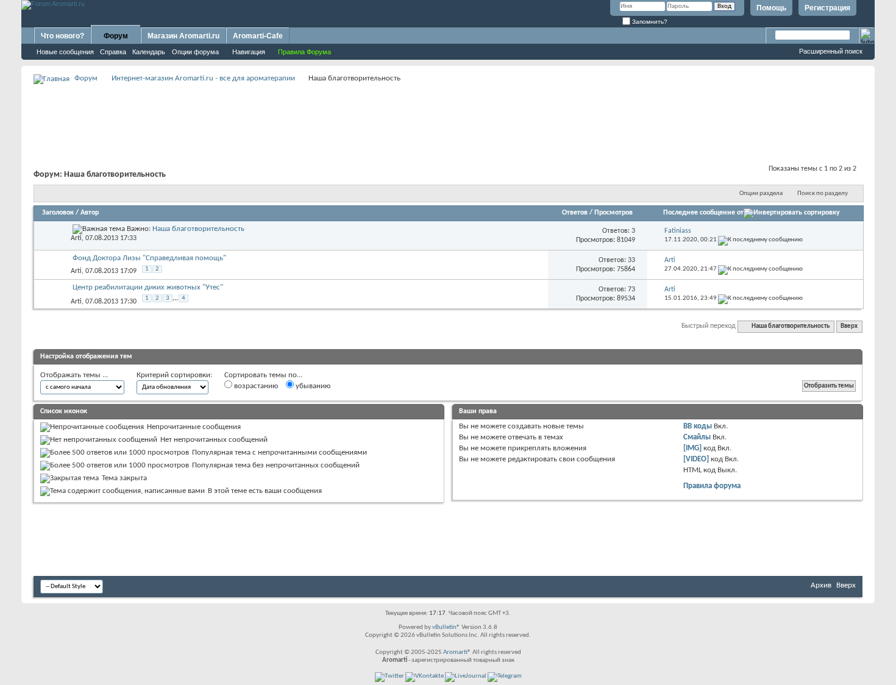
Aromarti (455, 652)
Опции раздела (761, 193)
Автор (89, 212)
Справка (113, 51)
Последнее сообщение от (703, 212)
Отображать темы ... (74, 375)
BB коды (697, 426)
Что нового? (62, 36)
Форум (116, 36)
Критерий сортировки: (174, 375)
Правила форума (712, 486)
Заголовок (58, 212)
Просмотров (613, 212)
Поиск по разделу (822, 193)
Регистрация (827, 8)
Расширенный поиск (830, 51)
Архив (821, 585)
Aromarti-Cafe (258, 36)
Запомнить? (648, 21)
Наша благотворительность (198, 229)
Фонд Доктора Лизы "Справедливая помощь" (149, 258)
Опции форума (195, 51)
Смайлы (697, 437)
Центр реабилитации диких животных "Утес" (148, 287)
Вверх (849, 326)
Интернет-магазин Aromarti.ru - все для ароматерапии (203, 78)
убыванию (312, 386)
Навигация (248, 51)
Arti (76, 238)
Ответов (575, 212)
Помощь (771, 8)
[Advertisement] (448, 113)
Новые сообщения (65, 51)
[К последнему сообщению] (760, 239)
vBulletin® (446, 627)
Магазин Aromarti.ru (183, 36)
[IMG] (692, 448)
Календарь (148, 51)
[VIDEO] (696, 459)
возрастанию (255, 386)
